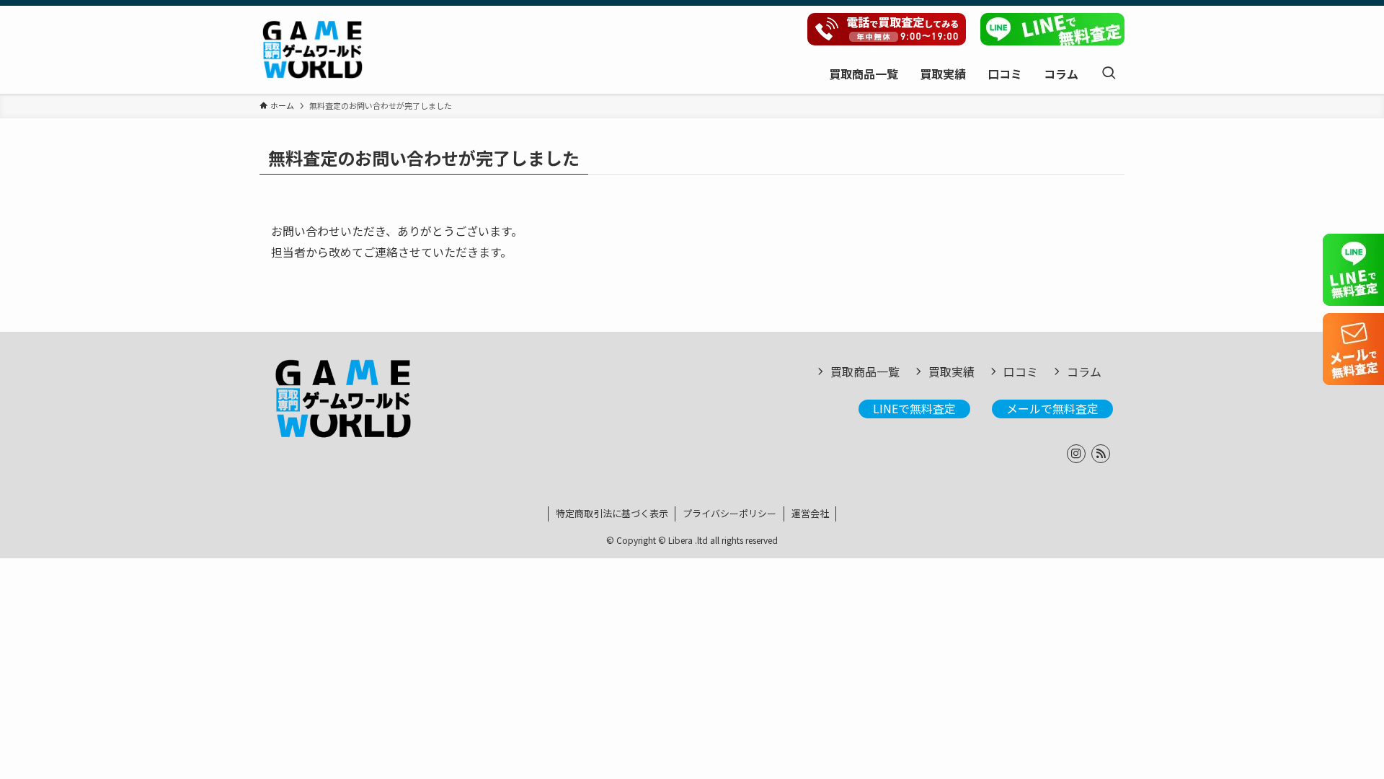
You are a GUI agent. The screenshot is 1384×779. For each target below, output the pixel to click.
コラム (1084, 371)
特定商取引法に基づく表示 (612, 513)
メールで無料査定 (1052, 408)
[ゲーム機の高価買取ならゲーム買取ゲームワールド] (312, 49)
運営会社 (810, 513)
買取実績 (951, 371)
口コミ (1020, 371)
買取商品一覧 (865, 371)
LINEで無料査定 (914, 408)
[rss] (1100, 453)
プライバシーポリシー (729, 513)
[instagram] (1076, 453)
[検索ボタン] (1108, 73)
